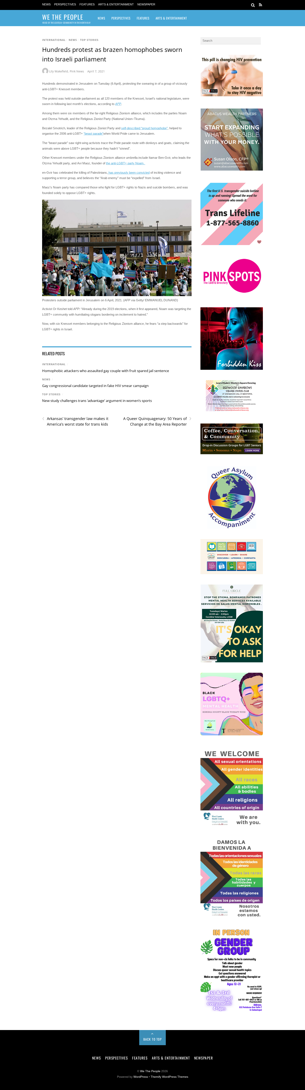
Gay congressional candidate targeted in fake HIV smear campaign (95, 385)
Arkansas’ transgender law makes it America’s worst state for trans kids (75, 421)
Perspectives (65, 4)
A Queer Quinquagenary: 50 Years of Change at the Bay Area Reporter (157, 421)
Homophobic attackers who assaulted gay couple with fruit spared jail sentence (105, 370)
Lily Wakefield (58, 71)
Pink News (77, 71)
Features (87, 4)
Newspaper (146, 4)
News (46, 4)
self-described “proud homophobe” (144, 128)
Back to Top (152, 1039)
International (54, 40)
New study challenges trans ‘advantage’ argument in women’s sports (97, 400)
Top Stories (89, 40)
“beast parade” (93, 133)
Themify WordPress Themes (169, 1076)
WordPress (140, 1076)
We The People (150, 1071)
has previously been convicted (129, 172)
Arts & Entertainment (116, 4)
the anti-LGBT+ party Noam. (125, 163)
